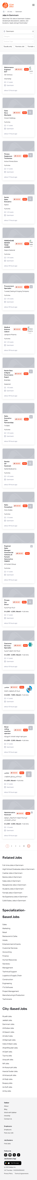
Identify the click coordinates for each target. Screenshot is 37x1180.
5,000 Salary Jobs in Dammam (14, 900)
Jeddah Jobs (7, 1020)
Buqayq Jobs (7, 1083)
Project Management (10, 991)
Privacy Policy (8, 1173)
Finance (5, 956)
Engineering (7, 983)
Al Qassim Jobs (8, 1032)
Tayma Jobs (7, 1055)
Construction (7, 979)
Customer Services (9, 948)
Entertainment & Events (11, 944)
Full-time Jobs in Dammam (12, 865)
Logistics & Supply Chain (12, 975)
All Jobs (9, 12)
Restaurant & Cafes (9, 936)
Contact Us (8, 1119)
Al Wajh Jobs (7, 1079)
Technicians (7, 999)
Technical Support (9, 971)
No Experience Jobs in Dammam (14, 896)
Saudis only (8, 46)
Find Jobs (7, 1144)
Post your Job (8, 1133)
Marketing (6, 928)
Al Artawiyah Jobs (9, 1075)
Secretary (6, 964)
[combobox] (20, 36)
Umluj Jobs (6, 1091)
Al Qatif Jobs (7, 1051)
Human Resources (9, 960)
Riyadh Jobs (7, 1016)
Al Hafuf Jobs (7, 1036)
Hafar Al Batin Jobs (9, 1044)
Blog (5, 1109)
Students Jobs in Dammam (13, 889)
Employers (7, 1130)
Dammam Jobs (8, 1024)
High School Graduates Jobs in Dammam (18, 869)
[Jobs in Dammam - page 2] (28, 846)
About (6, 1106)
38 (24, 846)
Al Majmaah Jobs (9, 1040)
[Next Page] (28, 846)
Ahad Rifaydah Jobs (10, 1048)
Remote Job (19, 46)
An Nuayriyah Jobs (9, 1067)
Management (7, 967)
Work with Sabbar (10, 1112)
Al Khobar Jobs (8, 1028)
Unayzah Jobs (7, 1059)
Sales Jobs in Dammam (11, 881)
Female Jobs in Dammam (12, 892)
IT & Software (7, 987)
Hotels (5, 940)
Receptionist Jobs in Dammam (14, 885)
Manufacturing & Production (13, 995)
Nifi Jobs (5, 1063)
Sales (4, 924)
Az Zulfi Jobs (7, 1087)
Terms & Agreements (21, 1173)
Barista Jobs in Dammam (12, 877)
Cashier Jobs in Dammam (12, 873)
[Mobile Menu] (33, 5)
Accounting (7, 952)
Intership (7, 1116)
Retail (4, 932)
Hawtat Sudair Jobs (10, 1071)
